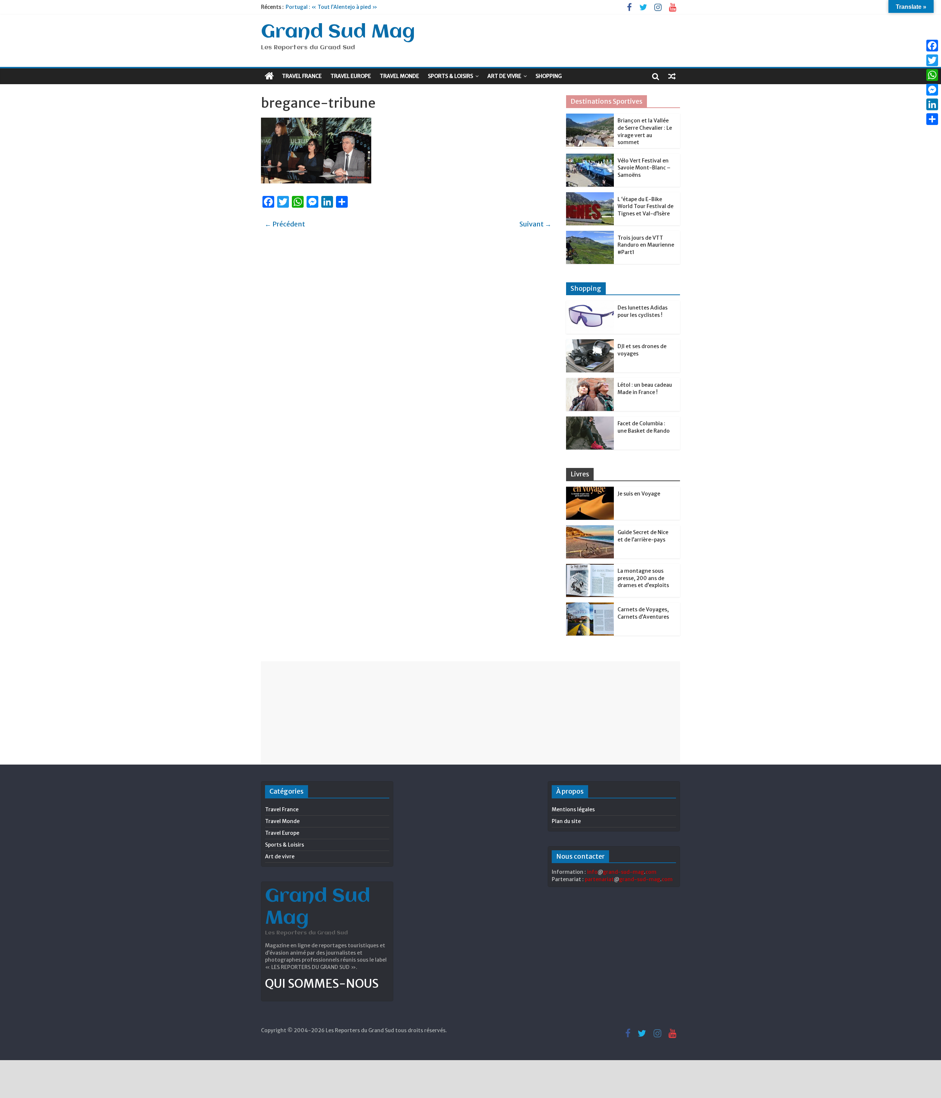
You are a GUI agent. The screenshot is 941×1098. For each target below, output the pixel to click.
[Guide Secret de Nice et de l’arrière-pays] (590, 529)
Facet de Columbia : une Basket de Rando (644, 427)
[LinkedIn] (932, 104)
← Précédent (285, 224)
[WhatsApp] (932, 75)
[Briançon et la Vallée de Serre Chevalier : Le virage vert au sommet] (590, 117)
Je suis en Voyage (639, 493)
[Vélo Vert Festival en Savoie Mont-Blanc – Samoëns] (590, 157)
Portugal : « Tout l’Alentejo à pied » (331, 7)
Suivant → (535, 224)
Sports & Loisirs (450, 76)
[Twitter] (932, 60)
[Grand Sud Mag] (269, 76)
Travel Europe (350, 76)
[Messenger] (932, 89)
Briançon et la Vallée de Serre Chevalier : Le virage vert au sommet (645, 131)
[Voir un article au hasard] (672, 76)
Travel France (302, 76)
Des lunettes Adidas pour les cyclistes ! (643, 311)
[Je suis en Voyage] (590, 490)
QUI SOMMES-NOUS (322, 983)
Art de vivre (504, 76)
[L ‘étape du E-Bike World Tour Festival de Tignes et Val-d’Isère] (590, 196)
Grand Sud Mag (338, 32)
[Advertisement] (470, 712)
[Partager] (932, 119)
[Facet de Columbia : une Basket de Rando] (590, 420)
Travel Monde (399, 76)
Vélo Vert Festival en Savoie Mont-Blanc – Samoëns (644, 167)
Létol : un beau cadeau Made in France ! (645, 389)
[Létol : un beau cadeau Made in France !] (590, 382)
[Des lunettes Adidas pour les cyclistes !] (590, 304)
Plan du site (566, 821)
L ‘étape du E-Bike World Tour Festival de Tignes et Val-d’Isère (645, 206)
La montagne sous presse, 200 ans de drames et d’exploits (643, 578)
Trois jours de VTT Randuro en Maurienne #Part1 (646, 245)
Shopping (549, 76)
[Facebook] (932, 45)
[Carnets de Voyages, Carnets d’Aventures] (590, 606)
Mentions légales (573, 809)
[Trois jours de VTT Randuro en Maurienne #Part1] (590, 235)
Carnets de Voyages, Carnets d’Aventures (643, 613)
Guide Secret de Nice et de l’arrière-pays (643, 536)
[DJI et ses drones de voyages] (590, 343)
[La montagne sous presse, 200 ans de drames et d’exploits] (590, 568)
